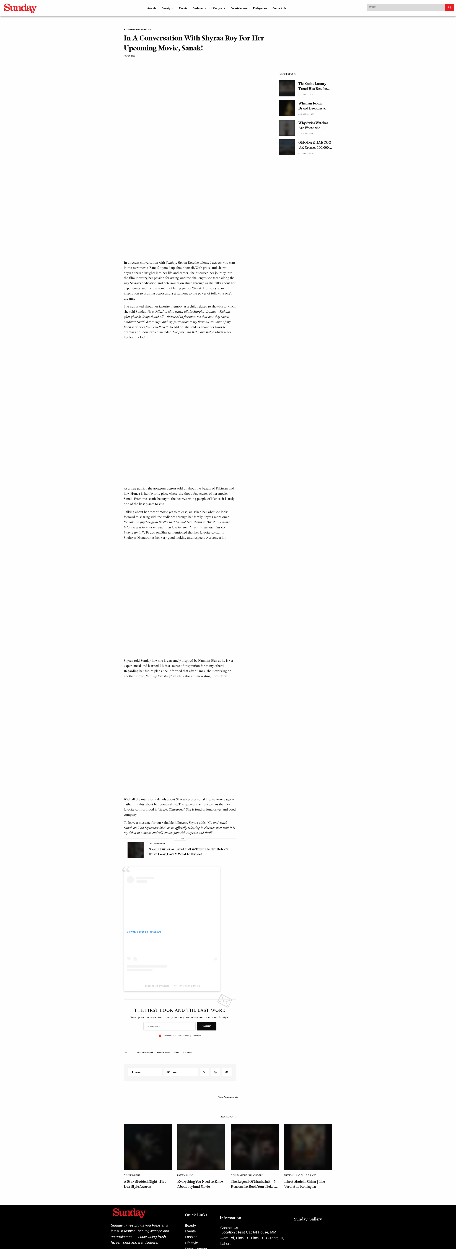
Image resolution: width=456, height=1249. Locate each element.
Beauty (166, 8)
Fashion (198, 8)
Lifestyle (216, 8)
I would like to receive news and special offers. (182, 1089)
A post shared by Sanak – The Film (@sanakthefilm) (172, 1039)
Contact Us (279, 8)
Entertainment (239, 8)
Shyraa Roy (187, 1106)
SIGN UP (206, 1079)
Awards (151, 8)
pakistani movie (163, 1106)
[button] (167, 8)
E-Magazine (260, 8)
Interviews (147, 29)
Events (183, 8)
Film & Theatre (255, 1211)
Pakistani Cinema (145, 1106)
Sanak (176, 1106)
